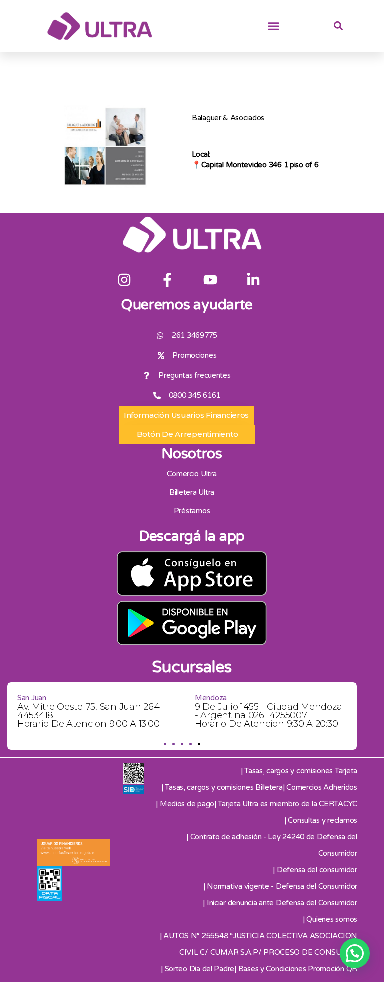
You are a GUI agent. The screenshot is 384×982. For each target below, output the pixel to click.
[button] (274, 26)
